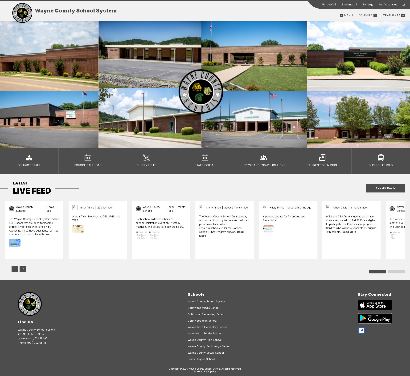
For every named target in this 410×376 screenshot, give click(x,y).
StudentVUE (349, 4)
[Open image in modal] (14, 243)
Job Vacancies (387, 4)
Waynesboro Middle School (204, 333)
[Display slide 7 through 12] (396, 271)
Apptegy (212, 371)
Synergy (367, 4)
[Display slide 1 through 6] (377, 271)
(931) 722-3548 (36, 342)
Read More (42, 234)
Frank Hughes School (201, 359)
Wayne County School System (206, 301)
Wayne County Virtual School (206, 352)
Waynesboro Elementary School (207, 327)
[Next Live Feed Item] (23, 269)
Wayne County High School (204, 339)
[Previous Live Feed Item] (15, 269)
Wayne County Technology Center (209, 346)
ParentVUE (329, 4)
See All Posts (385, 188)
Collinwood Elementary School (206, 314)
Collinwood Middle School (203, 307)
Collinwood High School (202, 320)
